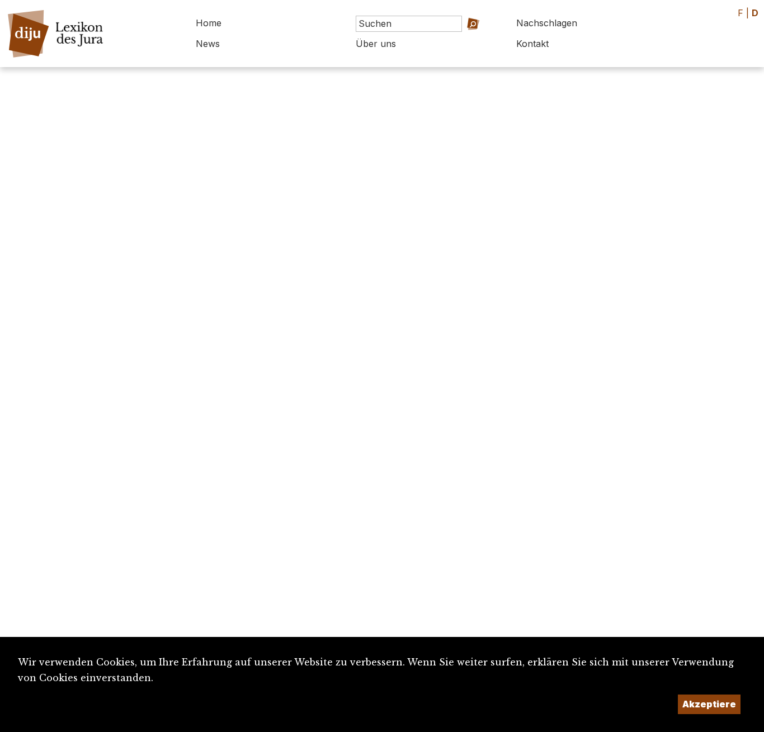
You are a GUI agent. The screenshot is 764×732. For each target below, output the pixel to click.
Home (208, 23)
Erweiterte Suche (458, 39)
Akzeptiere (709, 704)
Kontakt (532, 43)
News (208, 43)
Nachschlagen (546, 23)
